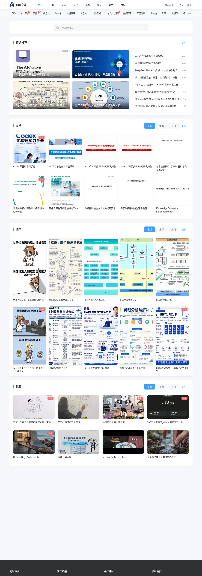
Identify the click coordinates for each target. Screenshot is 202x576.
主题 (52, 4)
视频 (87, 4)
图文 (99, 4)
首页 (40, 4)
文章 (64, 4)
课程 (111, 4)
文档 (75, 4)
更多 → (185, 42)
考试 (123, 4)
